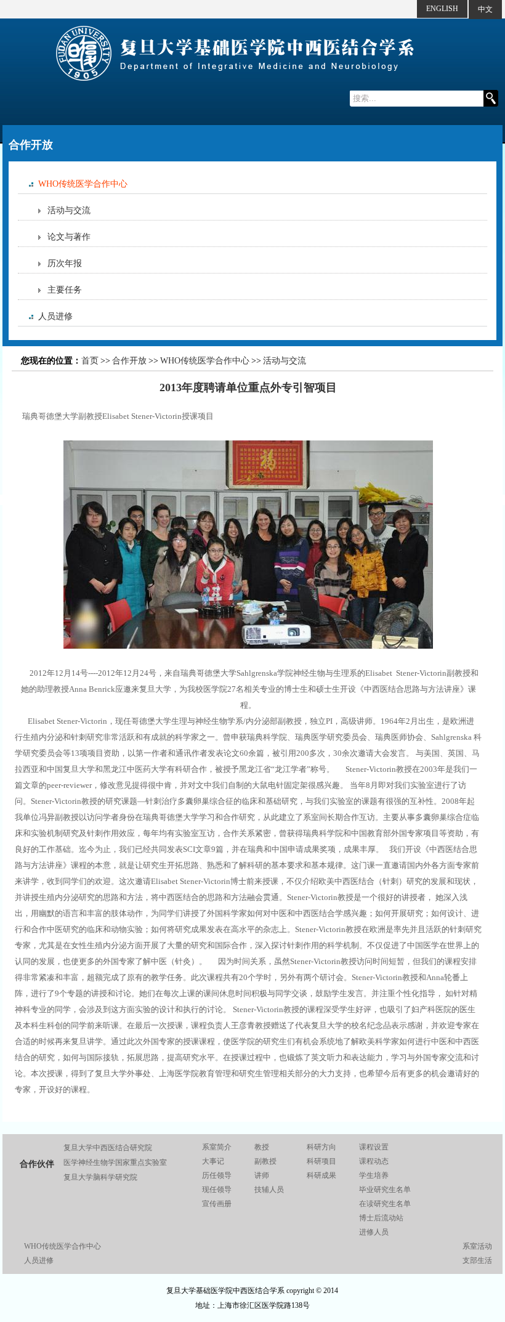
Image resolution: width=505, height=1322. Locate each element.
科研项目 (321, 1161)
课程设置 (374, 1147)
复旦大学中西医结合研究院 (107, 1147)
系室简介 (217, 1147)
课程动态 (374, 1161)
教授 (261, 1147)
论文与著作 (69, 236)
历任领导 (217, 1175)
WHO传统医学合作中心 (82, 184)
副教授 (265, 1161)
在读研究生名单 (385, 1203)
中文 (485, 9)
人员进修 (55, 316)
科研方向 (321, 1147)
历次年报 (64, 263)
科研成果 (321, 1175)
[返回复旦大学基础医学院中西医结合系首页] (235, 87)
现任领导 (217, 1189)
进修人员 (374, 1232)
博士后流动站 (381, 1218)
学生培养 (374, 1175)
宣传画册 (217, 1203)
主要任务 (64, 289)
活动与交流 (69, 210)
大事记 (213, 1161)
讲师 (261, 1175)
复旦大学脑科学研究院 (100, 1177)
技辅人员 (269, 1189)
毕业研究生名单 (385, 1189)
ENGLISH (442, 8)
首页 (90, 360)
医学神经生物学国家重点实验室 (115, 1162)
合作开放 (129, 360)
